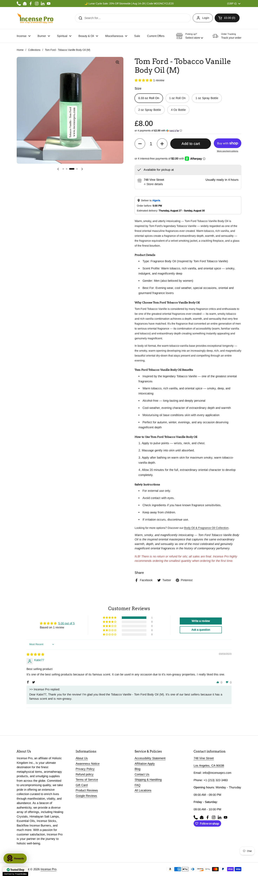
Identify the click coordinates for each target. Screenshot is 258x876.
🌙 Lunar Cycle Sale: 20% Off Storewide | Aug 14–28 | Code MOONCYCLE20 (129, 3)
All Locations (143, 790)
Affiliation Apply (145, 763)
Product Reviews (87, 790)
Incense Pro (48, 869)
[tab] (153, 184)
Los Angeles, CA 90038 (209, 765)
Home (20, 49)
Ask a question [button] (200, 629)
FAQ (137, 785)
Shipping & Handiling (148, 779)
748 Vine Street (204, 758)
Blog (137, 769)
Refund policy (85, 774)
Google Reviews (86, 795)
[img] (35, 654)
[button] (227, 18)
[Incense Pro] (35, 18)
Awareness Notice (88, 763)
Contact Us (142, 774)
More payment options (227, 151)
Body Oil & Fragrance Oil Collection (206, 527)
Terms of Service (87, 779)
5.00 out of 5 (66, 623)
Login (205, 17)
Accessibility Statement (150, 758)
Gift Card (82, 785)
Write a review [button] (201, 620)
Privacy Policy (85, 769)
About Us (82, 758)
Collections (34, 49)
